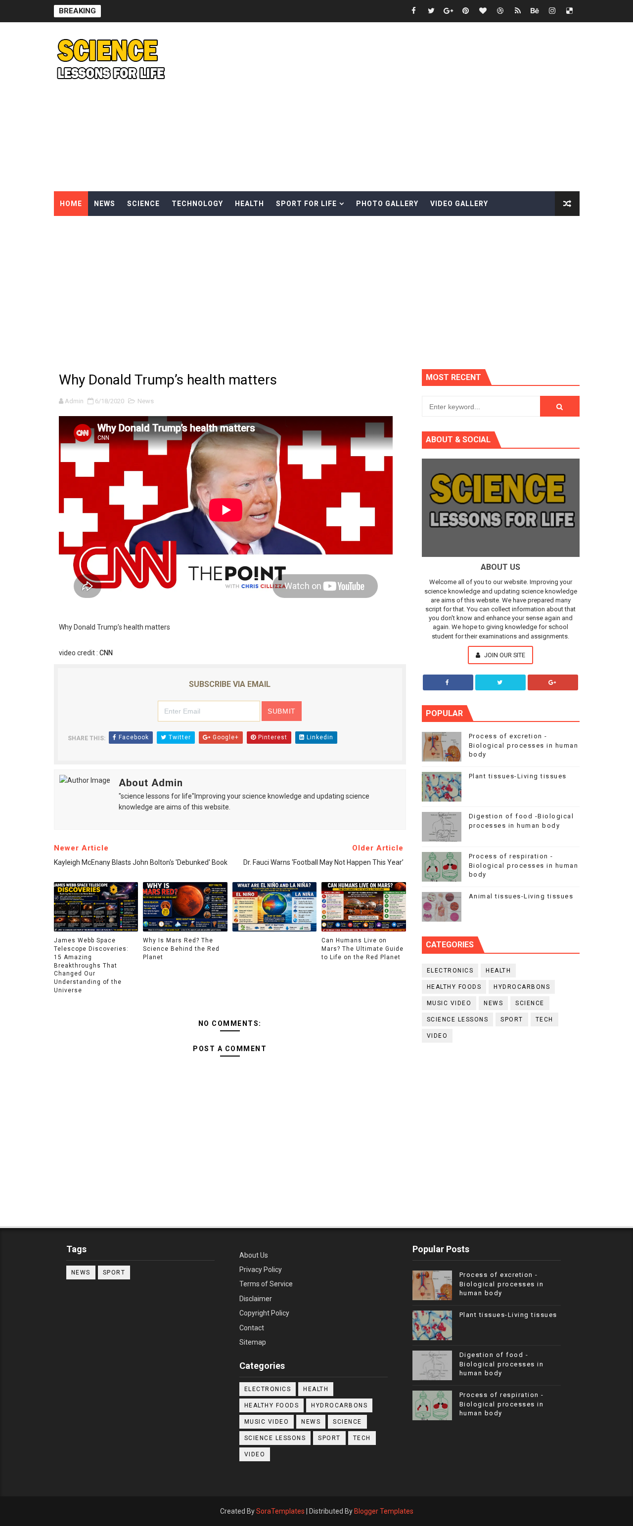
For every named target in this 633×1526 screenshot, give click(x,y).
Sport (511, 1019)
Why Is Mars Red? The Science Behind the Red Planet (181, 949)
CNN (106, 653)
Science (143, 204)
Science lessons (458, 1019)
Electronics (450, 970)
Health (249, 204)
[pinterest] (465, 11)
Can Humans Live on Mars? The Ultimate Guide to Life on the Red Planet (362, 949)
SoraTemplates (280, 1511)
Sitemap (252, 1342)
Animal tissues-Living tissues (521, 896)
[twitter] (431, 11)
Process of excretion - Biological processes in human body (524, 745)
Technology (197, 204)
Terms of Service (266, 1284)
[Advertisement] (399, 107)
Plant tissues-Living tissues (518, 776)
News (104, 204)
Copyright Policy (264, 1313)
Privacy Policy (260, 1269)
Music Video (449, 1003)
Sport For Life (306, 204)
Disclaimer (255, 1299)
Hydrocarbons (522, 986)
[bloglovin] (483, 11)
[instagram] (552, 11)
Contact (251, 1328)
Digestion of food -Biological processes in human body (501, 1363)
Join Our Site (504, 655)
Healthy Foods (454, 986)
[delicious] (569, 11)
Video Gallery (459, 204)
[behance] (535, 11)
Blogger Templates (383, 1511)
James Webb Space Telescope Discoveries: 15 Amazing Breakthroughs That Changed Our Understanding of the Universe (91, 965)
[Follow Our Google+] (553, 682)
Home (71, 204)
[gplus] (448, 11)
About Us (253, 1255)
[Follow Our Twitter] (500, 682)
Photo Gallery (387, 204)
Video (437, 1035)
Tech (544, 1019)
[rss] (517, 11)
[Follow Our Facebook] (448, 682)
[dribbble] (500, 11)
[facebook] (414, 11)
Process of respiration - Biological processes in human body (524, 865)
